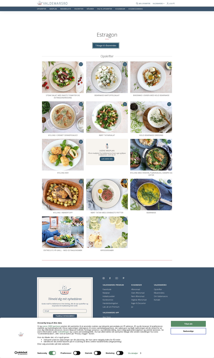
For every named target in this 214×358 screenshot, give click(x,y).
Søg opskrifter (144, 4)
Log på (171, 3)
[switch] (76, 353)
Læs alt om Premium (111, 307)
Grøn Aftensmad (137, 293)
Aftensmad (135, 289)
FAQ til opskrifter (104, 9)
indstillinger (63, 332)
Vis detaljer (133, 353)
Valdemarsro (158, 3)
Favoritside (107, 289)
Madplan (53, 9)
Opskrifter (41, 9)
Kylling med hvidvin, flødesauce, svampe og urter (151, 174)
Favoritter (78, 9)
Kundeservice (108, 300)
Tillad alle (188, 324)
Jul (132, 307)
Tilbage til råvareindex (105, 45)
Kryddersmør (107, 250)
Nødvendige (188, 331)
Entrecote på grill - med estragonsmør (62, 250)
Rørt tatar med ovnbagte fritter (107, 212)
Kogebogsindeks (136, 9)
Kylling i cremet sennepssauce (63, 135)
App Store (107, 317)
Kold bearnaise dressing (151, 135)
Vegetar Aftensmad (139, 300)
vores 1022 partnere (51, 326)
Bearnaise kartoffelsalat (107, 95)
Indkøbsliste (65, 9)
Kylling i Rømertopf (63, 212)
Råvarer (90, 9)
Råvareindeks (159, 293)
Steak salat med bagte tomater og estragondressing (63, 96)
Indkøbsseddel (109, 296)
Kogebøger (120, 9)
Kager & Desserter (138, 303)
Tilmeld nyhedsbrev (64, 316)
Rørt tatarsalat (107, 135)
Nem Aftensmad (137, 296)
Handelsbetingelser (110, 303)
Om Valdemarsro (161, 296)
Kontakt (157, 300)
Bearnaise (151, 212)
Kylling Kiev (62, 173)
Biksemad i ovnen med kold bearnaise (151, 95)
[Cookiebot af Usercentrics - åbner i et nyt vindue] (21, 353)
